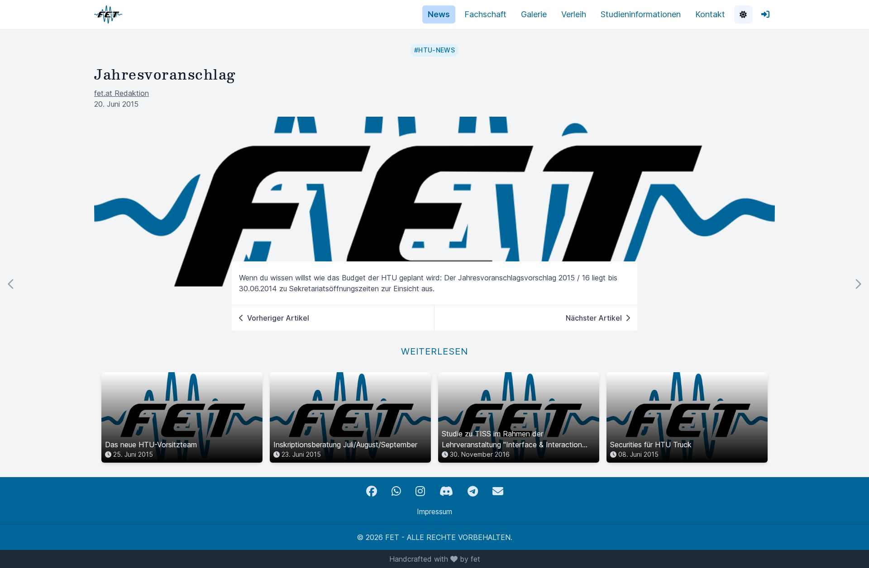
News (439, 14)
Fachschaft (485, 14)
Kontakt (710, 14)
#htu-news (434, 50)
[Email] (497, 491)
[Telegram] (473, 491)
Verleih (573, 14)
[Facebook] (371, 491)
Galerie (534, 14)
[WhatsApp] (396, 491)
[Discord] (446, 491)
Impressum (434, 511)
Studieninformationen (641, 14)
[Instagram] (420, 491)
